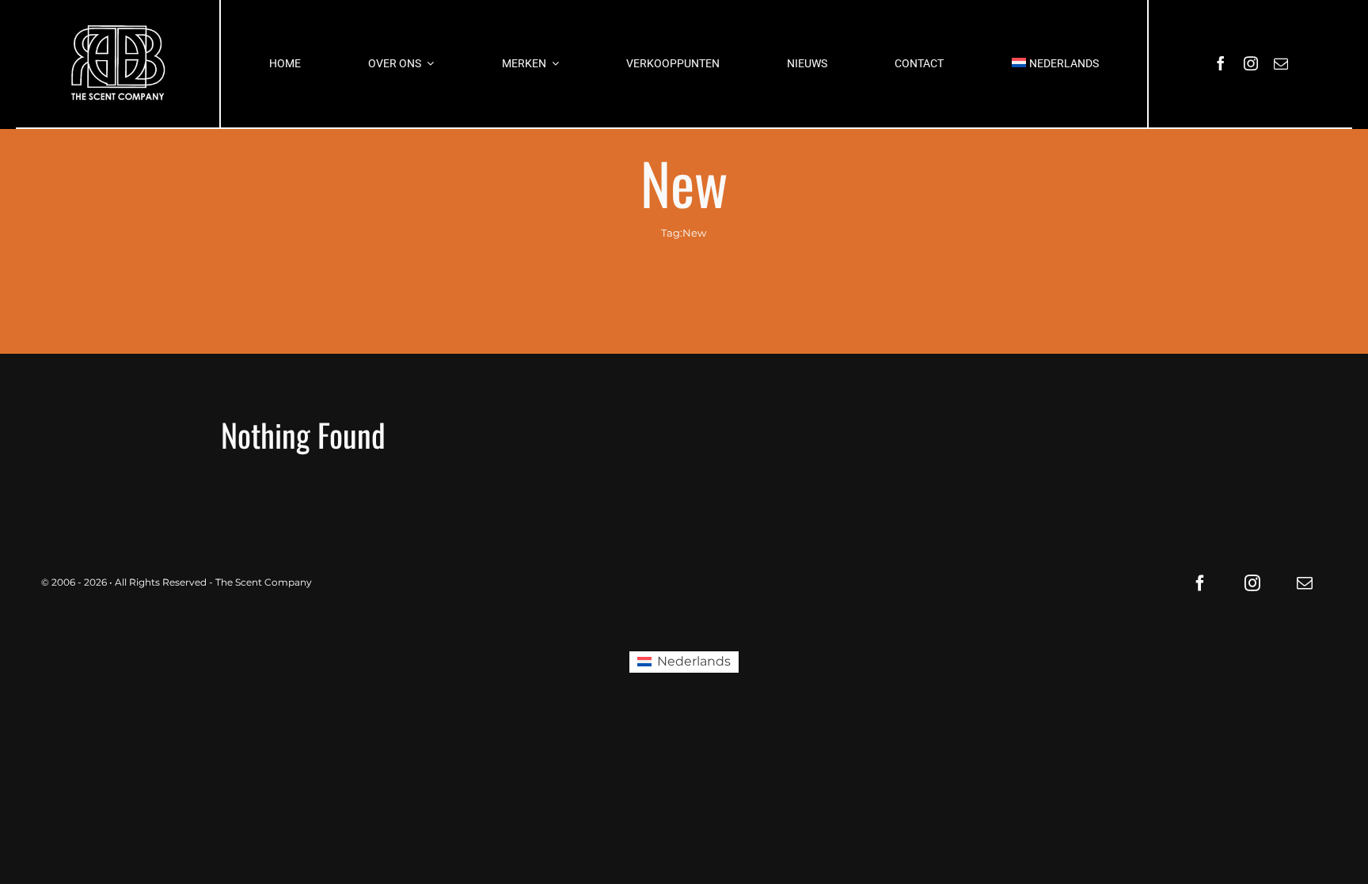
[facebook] (1221, 63)
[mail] (1281, 63)
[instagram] (1251, 63)
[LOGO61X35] (117, 64)
